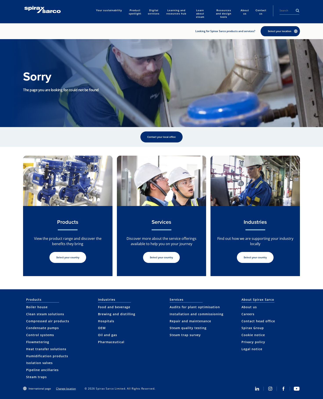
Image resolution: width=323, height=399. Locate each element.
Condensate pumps (42, 328)
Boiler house (37, 307)
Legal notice (251, 349)
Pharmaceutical (111, 342)
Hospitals (106, 321)
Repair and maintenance (190, 321)
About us (249, 307)
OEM (102, 328)
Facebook (283, 389)
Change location (66, 388)
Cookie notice (253, 335)
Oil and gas (107, 335)
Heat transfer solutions (46, 349)
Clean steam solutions (45, 314)
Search (297, 10)
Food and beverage (114, 307)
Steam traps (36, 377)
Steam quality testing (188, 328)
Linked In (257, 389)
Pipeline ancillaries (42, 370)
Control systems (40, 335)
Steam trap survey (185, 335)
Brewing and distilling (116, 314)
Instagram (270, 389)
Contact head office (258, 321)
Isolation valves (39, 363)
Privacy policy (253, 342)
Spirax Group (252, 328)
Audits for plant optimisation (195, 307)
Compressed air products (47, 321)
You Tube (296, 389)
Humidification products (47, 356)
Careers (247, 314)
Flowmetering (37, 342)
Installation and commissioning (196, 314)
